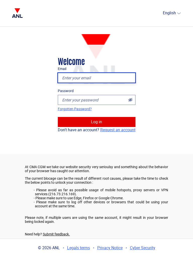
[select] (179, 13)
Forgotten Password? (75, 109)
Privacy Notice (110, 247)
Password (66, 91)
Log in (96, 121)
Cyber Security (142, 247)
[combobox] (161, 13)
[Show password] (130, 100)
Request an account (117, 129)
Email (62, 69)
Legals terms (78, 247)
